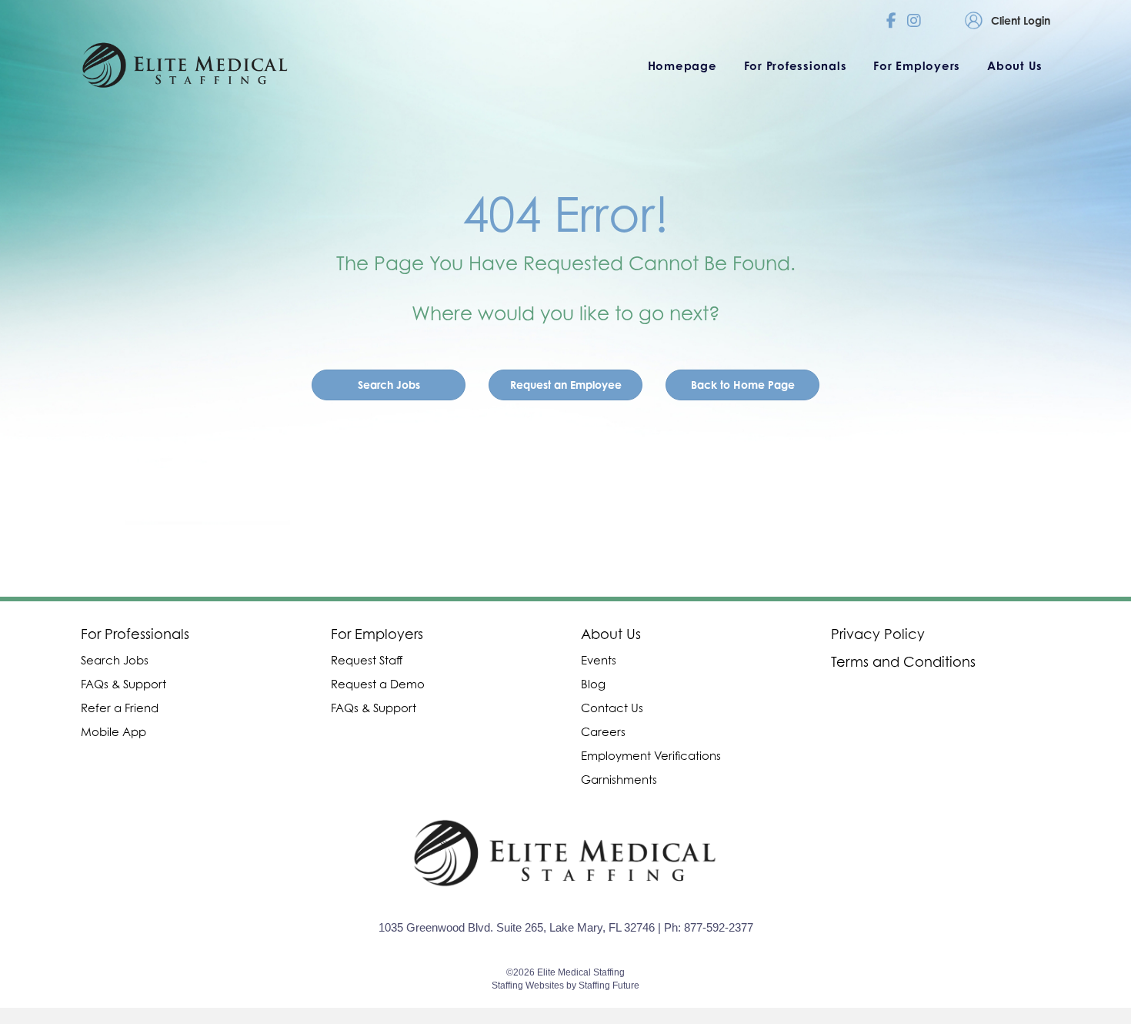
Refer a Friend (119, 707)
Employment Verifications (651, 755)
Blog (593, 684)
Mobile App (113, 731)
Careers (603, 731)
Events (598, 660)
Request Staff (366, 660)
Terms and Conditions (903, 662)
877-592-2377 (718, 927)
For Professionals (135, 634)
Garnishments (619, 779)
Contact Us (612, 707)
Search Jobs (114, 660)
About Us (611, 634)
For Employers (377, 634)
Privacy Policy (878, 634)
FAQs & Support (123, 684)
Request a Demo (378, 684)
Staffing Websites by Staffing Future (565, 985)
